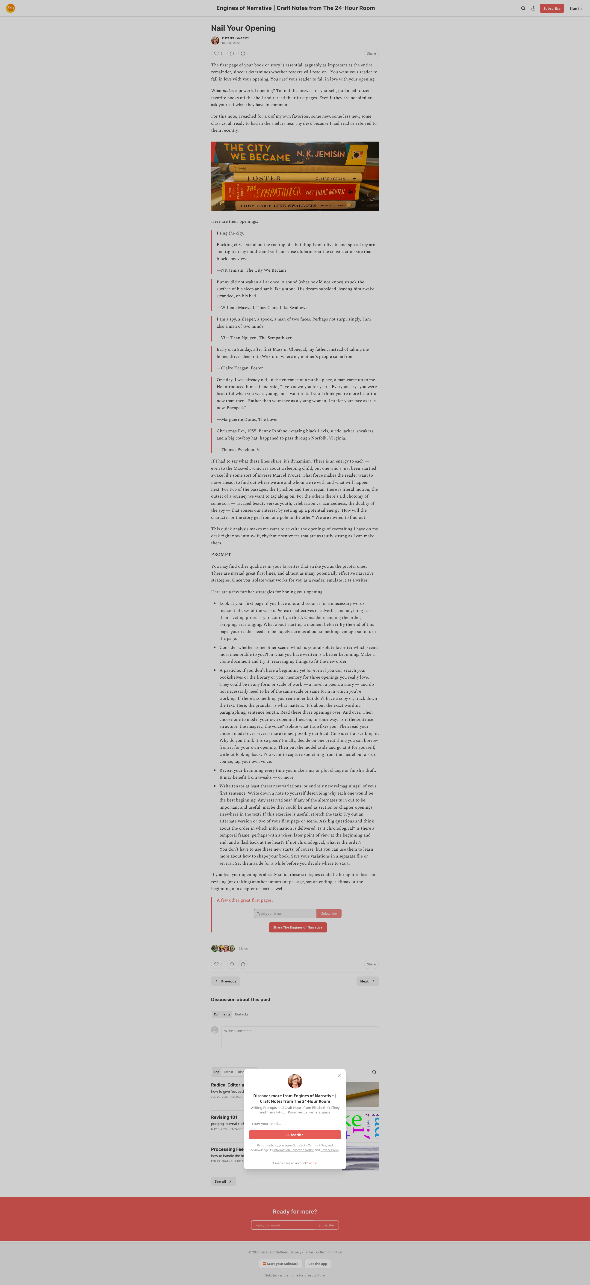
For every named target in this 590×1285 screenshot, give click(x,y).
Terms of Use (317, 1145)
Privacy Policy (330, 1150)
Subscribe (295, 1134)
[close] (339, 1075)
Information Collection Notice (293, 1150)
